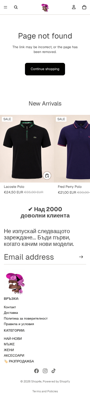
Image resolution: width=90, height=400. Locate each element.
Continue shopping (45, 69)
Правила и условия (19, 324)
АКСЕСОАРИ (14, 356)
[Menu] (5, 7)
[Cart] (84, 7)
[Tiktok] (53, 371)
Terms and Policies (45, 391)
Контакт (10, 307)
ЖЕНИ (9, 350)
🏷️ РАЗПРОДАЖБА (19, 361)
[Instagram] (45, 371)
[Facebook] (36, 371)
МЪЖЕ (9, 344)
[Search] (16, 7)
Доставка (11, 312)
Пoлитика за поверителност (26, 318)
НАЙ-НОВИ (13, 338)
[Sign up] (81, 257)
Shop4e (36, 381)
